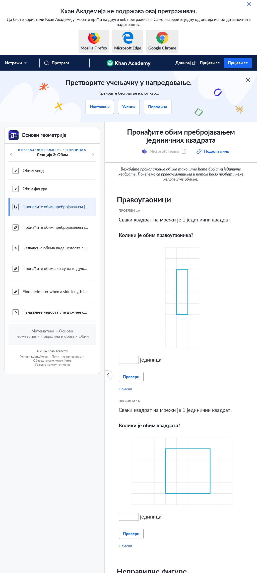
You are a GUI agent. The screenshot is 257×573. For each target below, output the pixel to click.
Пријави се (210, 63)
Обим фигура (35, 189)
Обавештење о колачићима (52, 360)
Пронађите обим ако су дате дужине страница (55, 269)
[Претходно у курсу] (11, 155)
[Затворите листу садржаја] (108, 375)
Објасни (125, 389)
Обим (84, 336)
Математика (42, 331)
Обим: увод (33, 171)
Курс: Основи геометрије (39, 149)
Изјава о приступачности (52, 364)
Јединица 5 (75, 149)
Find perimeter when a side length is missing (55, 292)
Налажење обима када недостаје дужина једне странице (55, 248)
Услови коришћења (34, 356)
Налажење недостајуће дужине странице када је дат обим (55, 312)
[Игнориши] (249, 4)
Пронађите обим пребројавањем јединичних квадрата (55, 207)
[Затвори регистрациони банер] (248, 80)
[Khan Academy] (129, 63)
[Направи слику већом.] (182, 297)
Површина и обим (57, 336)
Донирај (183, 63)
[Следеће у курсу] (93, 155)
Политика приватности (68, 356)
